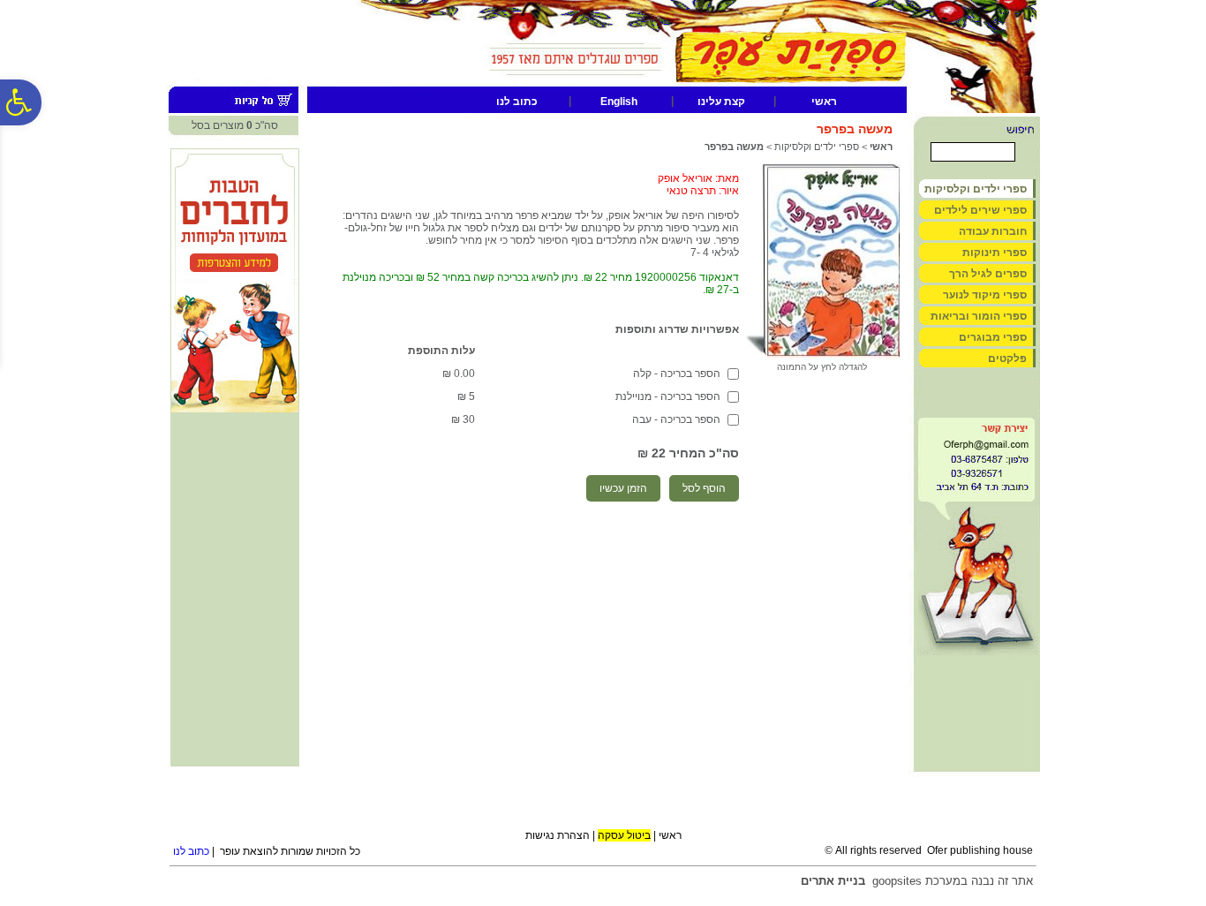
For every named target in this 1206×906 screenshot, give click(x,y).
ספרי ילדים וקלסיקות (816, 146)
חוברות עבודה (993, 231)
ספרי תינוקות (994, 252)
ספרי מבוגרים (993, 337)
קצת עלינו (721, 101)
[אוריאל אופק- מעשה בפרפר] (823, 357)
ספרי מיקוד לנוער (985, 295)
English (618, 101)
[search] (973, 152)
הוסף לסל (704, 488)
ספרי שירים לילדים (980, 210)
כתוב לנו (517, 101)
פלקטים (1007, 358)
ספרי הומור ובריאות (979, 316)
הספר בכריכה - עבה (676, 419)
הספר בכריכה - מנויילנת (667, 396)
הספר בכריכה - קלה (676, 373)
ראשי (824, 101)
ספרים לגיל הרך (988, 274)
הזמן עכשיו (623, 488)
